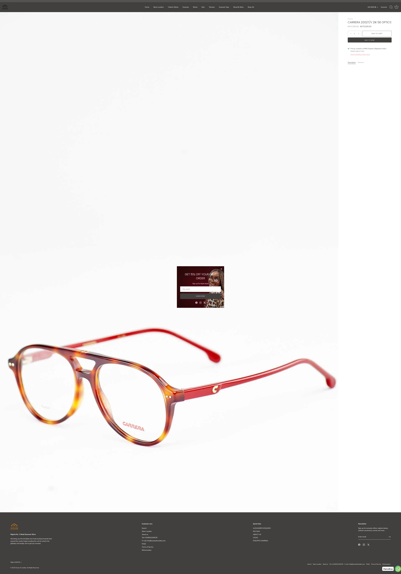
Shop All (251, 7)
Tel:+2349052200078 (149, 538)
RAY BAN (256, 531)
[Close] (221, 269)
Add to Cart (377, 34)
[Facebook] (196, 303)
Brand (195, 7)
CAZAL (255, 538)
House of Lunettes (20, 568)
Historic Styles (173, 7)
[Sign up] (389, 537)
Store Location (158, 7)
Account (384, 7)
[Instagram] (200, 303)
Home (147, 7)
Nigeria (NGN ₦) (15, 562)
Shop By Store (238, 7)
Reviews (361, 62)
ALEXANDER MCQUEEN (262, 528)
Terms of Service (147, 547)
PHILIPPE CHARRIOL (260, 541)
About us (145, 534)
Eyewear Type (224, 7)
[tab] (353, 62)
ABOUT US (257, 534)
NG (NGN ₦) (372, 7)
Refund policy (146, 550)
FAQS (144, 544)
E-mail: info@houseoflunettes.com (154, 541)
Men (203, 7)
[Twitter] (205, 303)
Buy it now (370, 40)
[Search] (391, 7)
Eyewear (186, 7)
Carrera (350, 19)
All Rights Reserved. (33, 568)
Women (212, 7)
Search (144, 528)
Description (352, 62)
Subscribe (200, 296)
